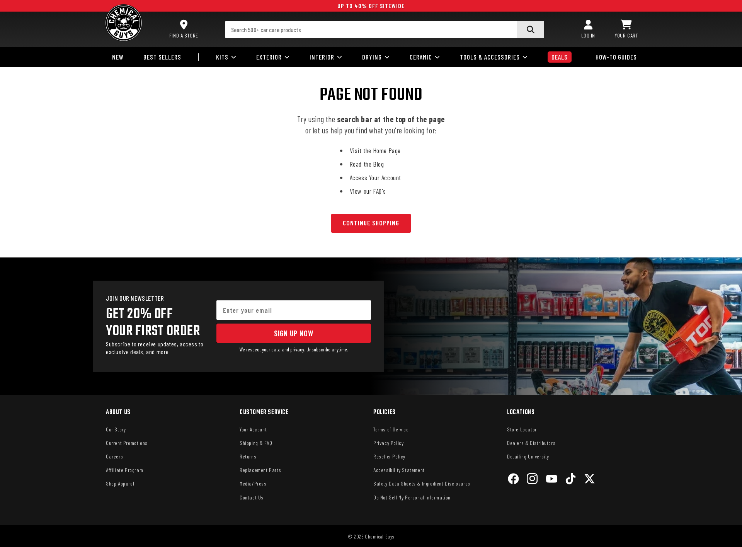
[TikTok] (570, 480)
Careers (114, 456)
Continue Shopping (371, 223)
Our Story (116, 429)
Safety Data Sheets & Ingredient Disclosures (421, 483)
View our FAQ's (368, 191)
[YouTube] (551, 480)
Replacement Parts (260, 470)
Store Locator (522, 429)
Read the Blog (367, 164)
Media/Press (253, 483)
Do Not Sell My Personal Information (412, 497)
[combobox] (385, 29)
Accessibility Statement (399, 470)
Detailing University (528, 456)
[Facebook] (513, 480)
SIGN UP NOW (293, 333)
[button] (626, 29)
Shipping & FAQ (256, 443)
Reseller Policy (389, 456)
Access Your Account (375, 177)
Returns (248, 456)
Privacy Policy (388, 443)
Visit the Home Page (375, 150)
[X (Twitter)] (589, 480)
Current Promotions (127, 443)
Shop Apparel (120, 483)
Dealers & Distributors (531, 443)
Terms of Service (391, 429)
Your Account (253, 429)
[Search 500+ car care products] (530, 29)
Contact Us (252, 497)
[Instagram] (532, 480)
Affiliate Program (124, 470)
